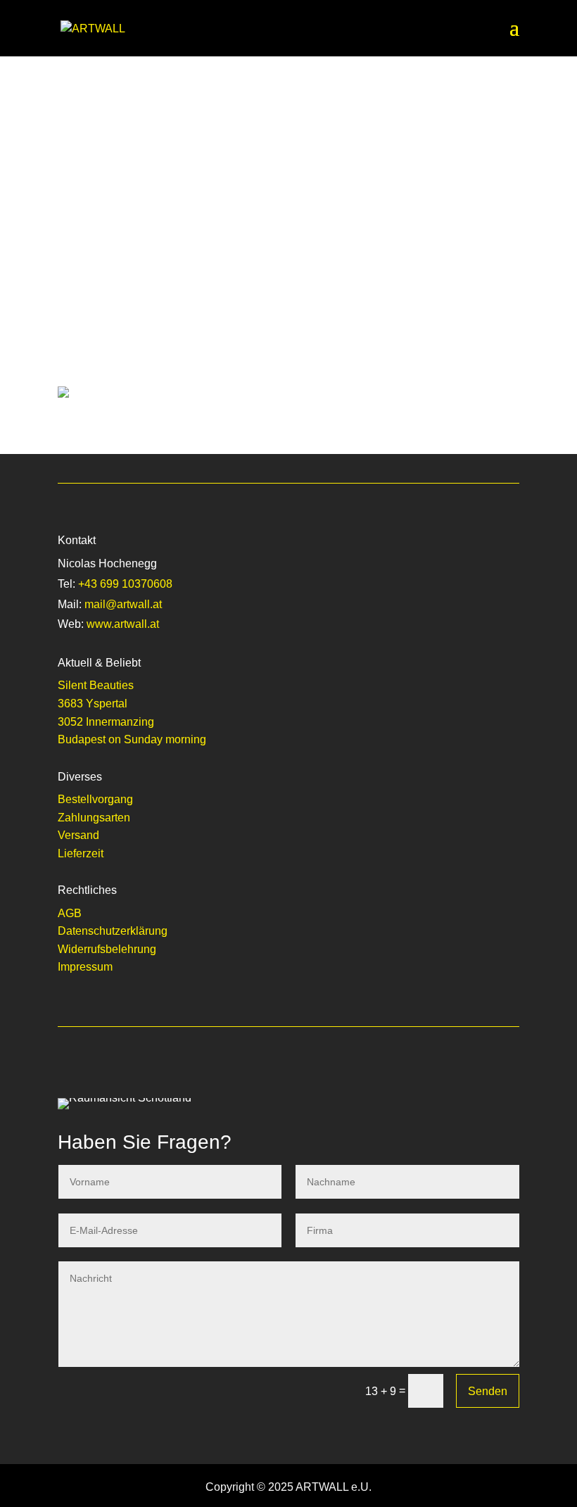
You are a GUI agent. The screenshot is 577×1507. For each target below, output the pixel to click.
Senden (487, 1391)
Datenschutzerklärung (112, 931)
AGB (70, 913)
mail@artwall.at (123, 604)
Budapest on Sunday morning (132, 739)
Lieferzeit (80, 853)
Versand (78, 835)
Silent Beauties (96, 685)
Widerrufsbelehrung (107, 949)
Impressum (85, 967)
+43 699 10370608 (125, 584)
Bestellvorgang (95, 799)
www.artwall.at (123, 624)
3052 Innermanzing (106, 722)
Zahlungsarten (94, 818)
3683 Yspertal (92, 704)
